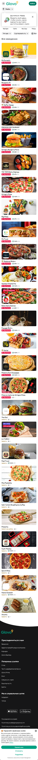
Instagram (5, 697)
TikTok (4, 701)
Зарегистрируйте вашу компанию (13, 648)
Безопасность (6, 683)
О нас (3, 665)
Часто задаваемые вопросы (11, 669)
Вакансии (5, 644)
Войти (4, 687)
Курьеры (5, 651)
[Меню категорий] (3, 4)
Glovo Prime (6, 672)
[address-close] (33, 17)
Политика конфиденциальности (13, 723)
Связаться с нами (8, 680)
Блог (3, 676)
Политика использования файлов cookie (16, 726)
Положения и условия (9, 719)
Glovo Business (6, 655)
